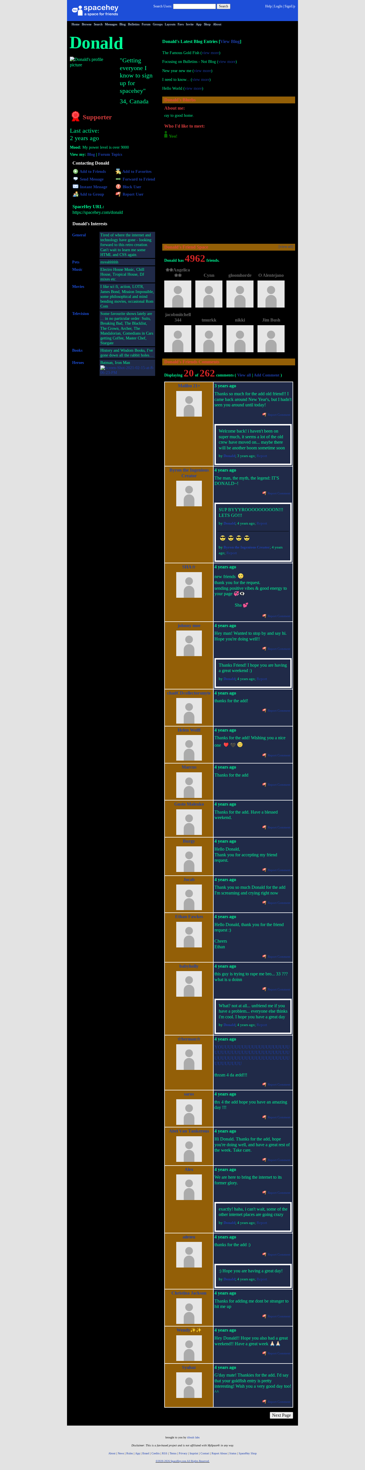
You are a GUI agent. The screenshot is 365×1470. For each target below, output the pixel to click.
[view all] (286, 247)
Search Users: (162, 6)
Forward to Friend (138, 179)
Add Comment (266, 375)
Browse (87, 24)
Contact (204, 1453)
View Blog (230, 41)
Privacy (183, 1453)
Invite (190, 24)
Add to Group (91, 194)
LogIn (278, 6)
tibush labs (193, 1437)
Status (232, 1453)
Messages (111, 24)
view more (210, 53)
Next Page (281, 1415)
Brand (145, 1453)
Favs (181, 24)
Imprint (194, 1453)
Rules (129, 1453)
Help (268, 6)
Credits (155, 1453)
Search (223, 6)
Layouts (170, 24)
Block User (131, 187)
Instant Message (93, 187)
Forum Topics (110, 154)
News (121, 1453)
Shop (207, 24)
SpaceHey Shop (248, 1453)
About (217, 24)
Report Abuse (219, 1453)
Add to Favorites (136, 171)
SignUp (290, 6)
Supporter (96, 117)
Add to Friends (92, 171)
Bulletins (133, 24)
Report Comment (278, 414)
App (199, 24)
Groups (158, 24)
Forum (146, 24)
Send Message (91, 179)
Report (262, 456)
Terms (173, 1453)
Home (76, 24)
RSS (164, 1453)
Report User (132, 194)
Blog (122, 24)
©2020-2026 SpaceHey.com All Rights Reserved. (183, 1461)
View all (244, 375)
